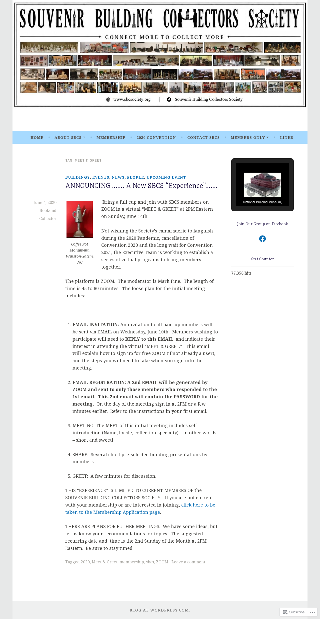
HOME (37, 137)
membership (132, 562)
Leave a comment (188, 562)
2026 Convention (156, 137)
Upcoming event (166, 177)
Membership (111, 137)
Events (100, 177)
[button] (251, 192)
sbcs (150, 562)
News (118, 177)
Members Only (248, 137)
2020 (85, 562)
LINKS (286, 137)
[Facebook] (262, 239)
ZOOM (162, 562)
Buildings (77, 177)
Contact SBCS (203, 137)
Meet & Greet (105, 562)
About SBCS (68, 137)
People (135, 177)
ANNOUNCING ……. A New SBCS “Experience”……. (141, 186)
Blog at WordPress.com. (160, 609)
